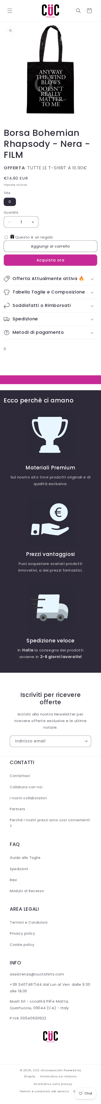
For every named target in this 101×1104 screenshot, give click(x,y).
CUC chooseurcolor (48, 1070)
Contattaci (20, 775)
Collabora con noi (26, 787)
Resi (13, 879)
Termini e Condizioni (29, 922)
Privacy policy (22, 933)
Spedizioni (19, 868)
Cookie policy (22, 944)
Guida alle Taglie (25, 857)
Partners (17, 809)
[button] (9, 10)
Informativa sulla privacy (53, 1084)
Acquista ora (50, 260)
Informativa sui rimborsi (58, 1076)
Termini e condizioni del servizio (44, 1091)
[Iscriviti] (85, 741)
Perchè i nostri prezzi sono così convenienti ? (50, 823)
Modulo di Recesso (27, 890)
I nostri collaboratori (28, 798)
